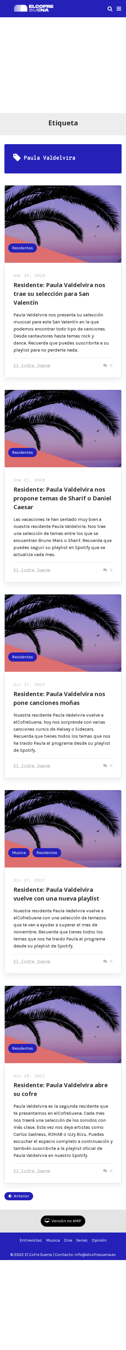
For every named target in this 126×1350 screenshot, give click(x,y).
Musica (19, 852)
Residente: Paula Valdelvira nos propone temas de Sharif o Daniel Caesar (62, 498)
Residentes (22, 248)
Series (82, 1240)
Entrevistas (31, 1240)
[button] (119, 8)
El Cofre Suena (31, 365)
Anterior (21, 1196)
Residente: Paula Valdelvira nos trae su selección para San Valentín (59, 293)
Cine (68, 1240)
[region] (63, 64)
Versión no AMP (66, 1220)
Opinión (99, 1240)
